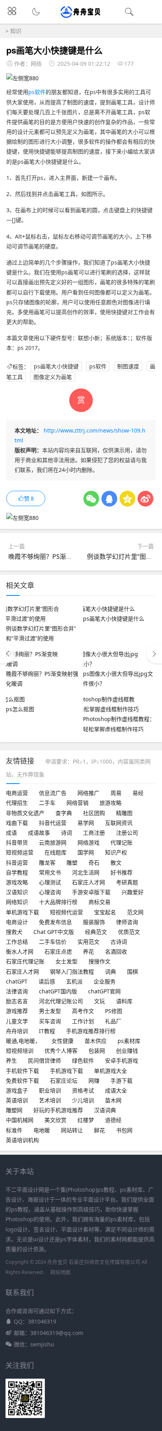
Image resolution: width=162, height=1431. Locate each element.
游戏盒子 (17, 1090)
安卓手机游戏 (121, 1060)
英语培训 (17, 1100)
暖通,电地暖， (23, 1041)
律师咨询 (127, 922)
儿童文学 (17, 1021)
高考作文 (83, 1011)
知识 (15, 31)
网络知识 (17, 902)
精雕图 (124, 813)
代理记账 (121, 842)
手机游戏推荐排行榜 (91, 1031)
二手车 (47, 802)
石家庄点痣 (58, 951)
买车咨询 (50, 1021)
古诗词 (118, 941)
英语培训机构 (22, 1140)
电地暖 (41, 1130)
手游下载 (121, 1080)
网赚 (93, 1080)
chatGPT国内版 (58, 991)
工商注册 (94, 832)
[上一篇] (8, 654)
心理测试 (50, 882)
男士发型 (50, 1011)
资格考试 (83, 1090)
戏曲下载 (17, 822)
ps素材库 (129, 1041)
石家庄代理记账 (25, 961)
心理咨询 (50, 892)
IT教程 (47, 1031)
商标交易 (99, 902)
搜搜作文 (99, 961)
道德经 (113, 1120)
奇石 (93, 862)
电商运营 (17, 793)
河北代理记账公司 (61, 1001)
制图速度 (128, 366)
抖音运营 (17, 862)
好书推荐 (121, 872)
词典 (110, 971)
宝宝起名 (105, 912)
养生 (11, 1060)
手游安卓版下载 (91, 892)
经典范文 (96, 932)
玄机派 (74, 981)
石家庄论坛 (63, 1080)
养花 (88, 951)
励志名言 (17, 1001)
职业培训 (50, 1090)
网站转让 (72, 1130)
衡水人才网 (19, 951)
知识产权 (116, 852)
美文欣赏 (55, 1120)
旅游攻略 (110, 802)
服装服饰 (94, 922)
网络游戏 (88, 842)
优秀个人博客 (60, 1050)
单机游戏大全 (110, 1070)
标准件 (14, 1130)
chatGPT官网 (104, 991)
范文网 (135, 912)
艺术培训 (50, 1100)
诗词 (66, 832)
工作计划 (83, 1021)
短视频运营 (19, 852)
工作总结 (17, 941)
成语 (11, 832)
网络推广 (88, 793)
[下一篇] (154, 654)
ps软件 (37, 92)
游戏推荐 (17, 1011)
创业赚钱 (127, 1050)
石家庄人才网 (88, 882)
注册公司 (127, 832)
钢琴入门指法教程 (72, 971)
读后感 (47, 981)
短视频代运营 (66, 912)
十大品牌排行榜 (58, 902)
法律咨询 (17, 991)
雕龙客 (47, 862)
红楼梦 (85, 1120)
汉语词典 (105, 1110)
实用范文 (88, 941)
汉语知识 (17, 892)
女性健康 (63, 1041)
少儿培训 (83, 1100)
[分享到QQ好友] (109, 499)
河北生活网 (85, 872)
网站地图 (60, 1272)
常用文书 (50, 872)
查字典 (63, 813)
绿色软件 (83, 1060)
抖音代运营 (52, 822)
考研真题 (127, 882)
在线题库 (55, 852)
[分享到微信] (91, 499)
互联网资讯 (119, 822)
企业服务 (105, 981)
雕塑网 (14, 1110)
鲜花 (99, 1130)
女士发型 (66, 961)
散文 (116, 862)
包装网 (96, 1050)
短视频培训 (19, 1050)
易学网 (85, 822)
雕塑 (71, 862)
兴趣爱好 (133, 892)
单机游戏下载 (22, 912)
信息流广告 (52, 793)
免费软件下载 (22, 1080)
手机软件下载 (22, 1070)
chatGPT (17, 981)
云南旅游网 (52, 842)
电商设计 (17, 922)
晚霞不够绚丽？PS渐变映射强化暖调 (59, 556)
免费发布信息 (55, 922)
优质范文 (129, 932)
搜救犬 (14, 932)
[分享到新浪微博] (145, 499)
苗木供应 (96, 1041)
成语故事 (39, 832)
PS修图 (113, 1011)
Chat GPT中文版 (53, 932)
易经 (138, 793)
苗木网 (113, 1100)
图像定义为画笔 (52, 377)
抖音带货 (17, 842)
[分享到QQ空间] (127, 499)
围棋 (132, 971)
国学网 (85, 852)
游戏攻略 (17, 882)
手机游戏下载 (66, 1070)
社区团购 (94, 813)
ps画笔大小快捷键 (56, 366)
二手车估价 (52, 941)
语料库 (124, 1001)
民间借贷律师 (44, 1060)
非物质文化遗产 (25, 813)
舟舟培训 (17, 1031)
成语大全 (116, 1090)
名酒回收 (116, 951)
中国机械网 (19, 1120)
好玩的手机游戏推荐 (58, 1110)
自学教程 (17, 872)
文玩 (99, 1001)
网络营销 (77, 802)
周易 (116, 793)
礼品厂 (113, 1021)
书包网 (124, 1130)
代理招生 (17, 802)
